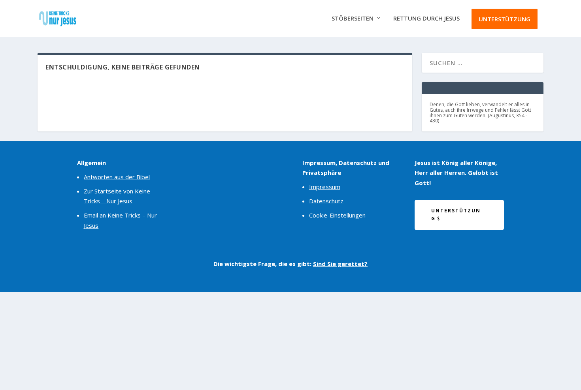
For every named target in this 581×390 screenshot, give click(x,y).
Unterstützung (504, 19)
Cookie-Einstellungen (337, 215)
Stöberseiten (353, 18)
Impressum (324, 187)
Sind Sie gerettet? (340, 264)
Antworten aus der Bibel (117, 177)
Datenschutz (326, 201)
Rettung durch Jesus (426, 18)
